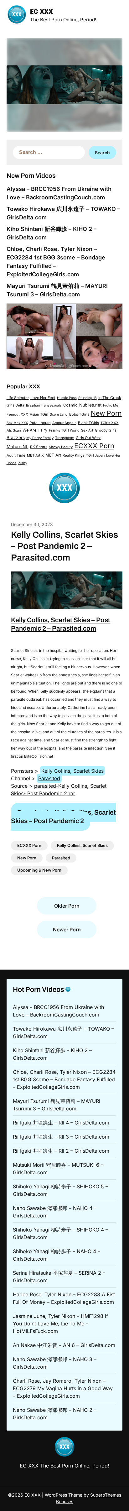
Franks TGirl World (64, 430)
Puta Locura (40, 423)
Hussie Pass (67, 398)
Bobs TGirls (79, 414)
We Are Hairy (35, 430)
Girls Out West (88, 437)
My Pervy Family (40, 438)
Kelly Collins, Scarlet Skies (72, 771)
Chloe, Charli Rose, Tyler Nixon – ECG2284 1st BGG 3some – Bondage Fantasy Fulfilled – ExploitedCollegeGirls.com (64, 1079)
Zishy (22, 463)
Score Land (59, 414)
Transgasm (64, 438)
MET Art (53, 455)
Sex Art (87, 430)
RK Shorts (38, 447)
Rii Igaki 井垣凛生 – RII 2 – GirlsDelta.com (61, 1151)
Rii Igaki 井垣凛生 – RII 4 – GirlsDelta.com (61, 1122)
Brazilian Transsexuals (44, 405)
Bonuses (64, 1501)
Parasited (49, 778)
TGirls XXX (110, 423)
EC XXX (41, 12)
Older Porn (67, 906)
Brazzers (16, 437)
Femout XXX (17, 414)
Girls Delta (15, 405)
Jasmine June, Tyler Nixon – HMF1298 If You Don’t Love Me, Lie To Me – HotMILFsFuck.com (60, 1323)
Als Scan (14, 430)
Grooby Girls (105, 430)
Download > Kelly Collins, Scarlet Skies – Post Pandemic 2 (63, 816)
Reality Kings (74, 455)
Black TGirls (88, 423)
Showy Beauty (61, 447)
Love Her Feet (42, 397)
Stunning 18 (87, 398)
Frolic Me (110, 405)
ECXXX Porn (94, 446)
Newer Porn (67, 929)
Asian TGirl (39, 414)
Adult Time (16, 455)
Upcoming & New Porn (39, 870)
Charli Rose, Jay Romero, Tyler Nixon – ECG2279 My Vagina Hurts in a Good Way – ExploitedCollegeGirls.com (63, 1388)
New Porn (106, 413)
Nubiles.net (90, 404)
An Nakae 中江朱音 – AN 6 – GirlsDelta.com (64, 1345)
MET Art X (35, 455)
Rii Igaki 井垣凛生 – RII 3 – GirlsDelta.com (61, 1137)
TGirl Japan (95, 455)
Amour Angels (64, 423)
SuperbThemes (105, 1495)
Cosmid (70, 405)
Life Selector (18, 398)
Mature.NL (17, 446)
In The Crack (109, 397)
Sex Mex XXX (17, 423)
